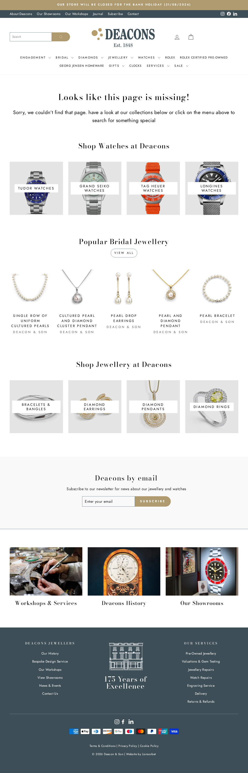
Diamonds (89, 57)
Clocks (135, 66)
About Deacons (21, 13)
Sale (179, 66)
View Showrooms (50, 677)
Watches (147, 57)
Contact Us (50, 693)
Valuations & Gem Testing (201, 661)
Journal (98, 13)
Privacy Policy (127, 746)
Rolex (170, 57)
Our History (50, 653)
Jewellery (119, 57)
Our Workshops (76, 13)
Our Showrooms (48, 13)
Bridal (63, 57)
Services (156, 66)
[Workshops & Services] (46, 571)
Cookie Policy (149, 746)
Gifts (115, 66)
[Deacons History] (124, 571)
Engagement (33, 57)
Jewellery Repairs (201, 669)
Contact (133, 13)
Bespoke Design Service (50, 661)
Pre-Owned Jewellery (201, 653)
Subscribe (115, 13)
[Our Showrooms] (202, 571)
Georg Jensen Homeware (82, 66)
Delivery (201, 693)
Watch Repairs (201, 677)
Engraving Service (201, 685)
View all (124, 253)
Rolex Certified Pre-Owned (204, 57)
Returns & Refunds (201, 701)
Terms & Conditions (103, 746)
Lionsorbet (149, 754)
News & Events (50, 685)
